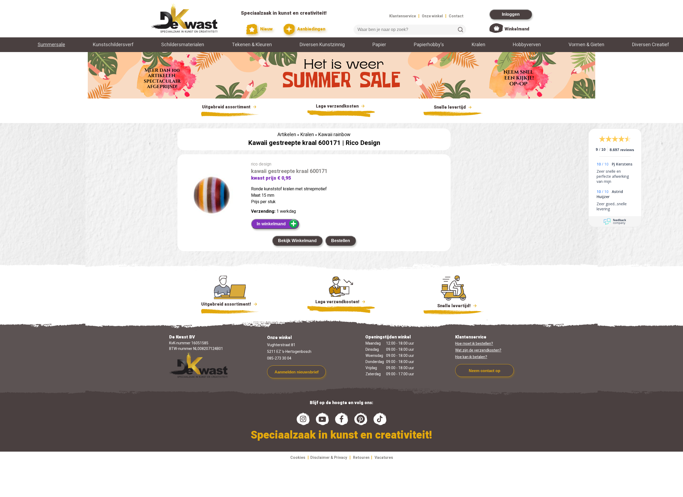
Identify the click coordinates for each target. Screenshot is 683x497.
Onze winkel (432, 16)
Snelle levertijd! (450, 306)
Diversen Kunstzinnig (322, 44)
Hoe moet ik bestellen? (474, 343)
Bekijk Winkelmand (297, 240)
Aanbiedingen (310, 29)
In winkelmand (271, 224)
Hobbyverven (527, 44)
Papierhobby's (429, 44)
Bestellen (340, 240)
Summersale (51, 44)
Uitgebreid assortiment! (226, 304)
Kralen (478, 44)
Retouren (361, 457)
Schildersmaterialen (182, 44)
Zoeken (460, 29)
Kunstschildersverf (113, 44)
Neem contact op (484, 370)
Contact (456, 16)
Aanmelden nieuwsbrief (297, 372)
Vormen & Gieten (586, 44)
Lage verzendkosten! (337, 302)
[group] (211, 196)
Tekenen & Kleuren (252, 44)
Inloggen (511, 14)
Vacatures (384, 457)
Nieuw (266, 29)
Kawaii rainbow (334, 134)
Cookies (297, 457)
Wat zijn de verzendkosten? (478, 350)
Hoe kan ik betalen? (471, 357)
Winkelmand (517, 29)
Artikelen (286, 134)
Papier (379, 44)
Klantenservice (402, 16)
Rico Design (363, 143)
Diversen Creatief (650, 44)
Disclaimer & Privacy (328, 457)
